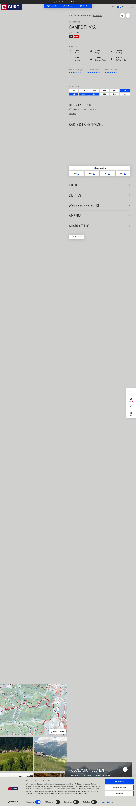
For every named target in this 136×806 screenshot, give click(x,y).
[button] (99, 185)
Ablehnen (119, 793)
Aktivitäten (76, 15)
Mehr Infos (80, 2)
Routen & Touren (86, 15)
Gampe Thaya (97, 15)
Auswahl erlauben (119, 787)
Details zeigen (105, 802)
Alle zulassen (119, 782)
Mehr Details (73, 77)
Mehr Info (72, 113)
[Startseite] (69, 15)
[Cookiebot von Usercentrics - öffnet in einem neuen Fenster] (13, 802)
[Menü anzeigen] (133, 7)
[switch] (57, 802)
